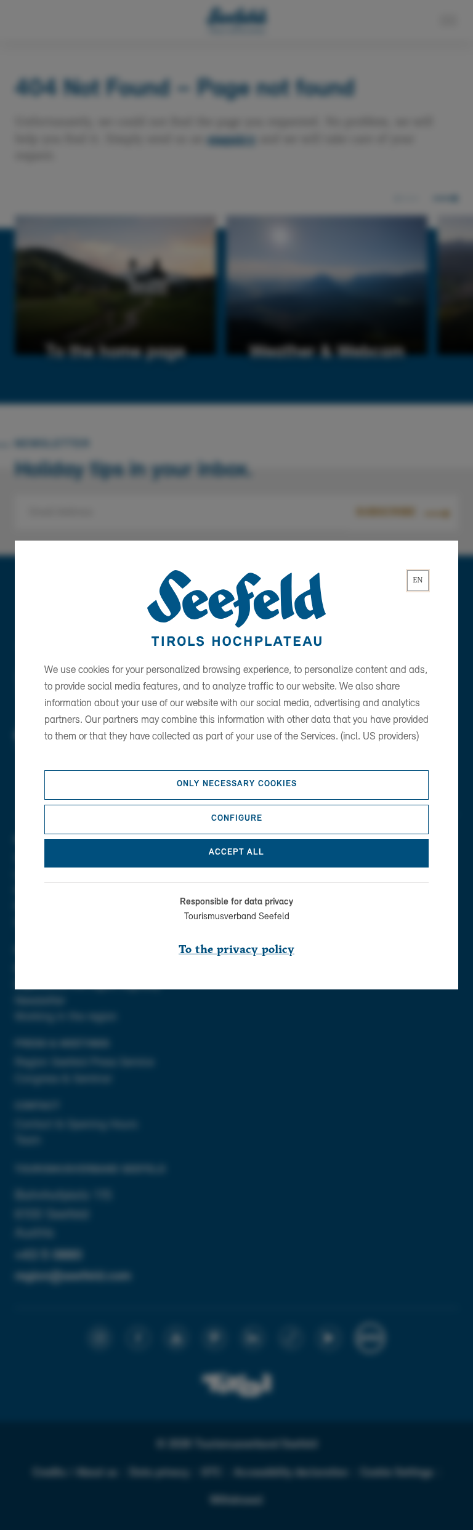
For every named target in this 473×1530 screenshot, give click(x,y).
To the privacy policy (236, 950)
